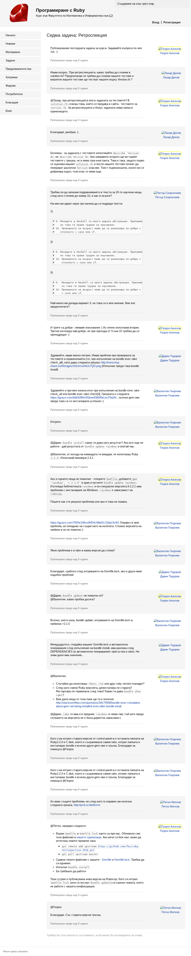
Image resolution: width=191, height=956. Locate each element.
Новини (10, 43)
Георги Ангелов (169, 53)
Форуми (10, 85)
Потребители (14, 94)
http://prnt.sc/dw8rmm (87, 804)
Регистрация (172, 22)
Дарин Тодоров (169, 360)
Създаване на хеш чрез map (135, 3)
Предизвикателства (18, 68)
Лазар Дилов (171, 77)
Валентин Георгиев (167, 395)
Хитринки (12, 77)
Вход (155, 22)
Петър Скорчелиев (167, 197)
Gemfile (106, 859)
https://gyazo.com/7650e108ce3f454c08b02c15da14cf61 (84, 522)
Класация (12, 102)
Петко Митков (170, 806)
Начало (10, 35)
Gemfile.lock (122, 859)
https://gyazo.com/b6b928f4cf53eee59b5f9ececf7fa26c (83, 397)
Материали (13, 52)
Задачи (10, 60)
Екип (9, 110)
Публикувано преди (69, 60)
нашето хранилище (89, 837)
